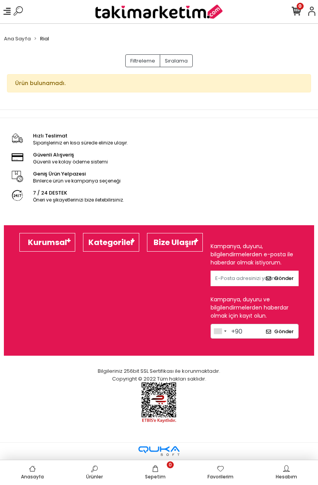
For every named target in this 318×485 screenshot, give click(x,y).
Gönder (284, 278)
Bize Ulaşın (175, 242)
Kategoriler (111, 242)
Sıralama (176, 60)
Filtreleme (142, 60)
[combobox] (220, 331)
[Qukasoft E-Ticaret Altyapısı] (159, 451)
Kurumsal (47, 242)
